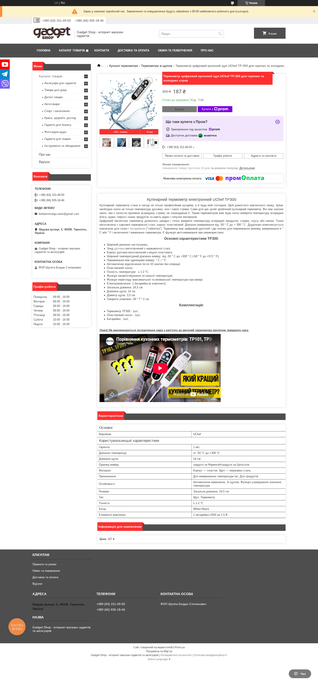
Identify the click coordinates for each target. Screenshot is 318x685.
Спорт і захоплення (57, 111)
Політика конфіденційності (210, 655)
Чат (303, 673)
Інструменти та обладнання (62, 145)
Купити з (207, 109)
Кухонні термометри (123, 65)
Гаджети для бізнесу (57, 124)
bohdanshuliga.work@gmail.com (59, 214)
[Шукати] (220, 34)
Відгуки (44, 162)
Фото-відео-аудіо (55, 132)
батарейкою (137, 228)
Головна (43, 50)
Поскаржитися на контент (176, 655)
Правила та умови (44, 564)
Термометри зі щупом (156, 65)
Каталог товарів (72, 50)
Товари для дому (55, 90)
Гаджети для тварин (57, 139)
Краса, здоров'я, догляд (60, 118)
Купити (179, 109)
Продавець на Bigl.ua (159, 651)
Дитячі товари (53, 97)
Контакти (101, 50)
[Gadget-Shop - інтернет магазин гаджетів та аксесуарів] (51, 34)
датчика (119, 248)
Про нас (207, 50)
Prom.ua (180, 647)
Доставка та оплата (133, 50)
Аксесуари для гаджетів (60, 83)
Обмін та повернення (175, 50)
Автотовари (51, 104)
